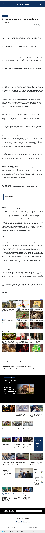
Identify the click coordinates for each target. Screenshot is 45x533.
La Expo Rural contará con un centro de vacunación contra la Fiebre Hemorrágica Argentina (27, 497)
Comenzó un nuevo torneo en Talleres (5, 445)
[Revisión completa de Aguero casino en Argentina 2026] (8, 408)
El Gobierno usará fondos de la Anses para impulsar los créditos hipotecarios (17, 446)
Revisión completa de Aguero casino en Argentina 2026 (7, 414)
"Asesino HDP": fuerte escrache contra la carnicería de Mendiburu (36, 463)
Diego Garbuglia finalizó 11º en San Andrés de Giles (22, 415)
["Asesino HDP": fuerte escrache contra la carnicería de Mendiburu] (36, 456)
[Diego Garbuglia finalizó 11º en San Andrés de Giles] (22, 408)
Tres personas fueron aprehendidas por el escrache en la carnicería (13, 361)
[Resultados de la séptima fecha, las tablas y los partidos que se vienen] (6, 423)
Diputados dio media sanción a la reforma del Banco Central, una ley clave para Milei (27, 446)
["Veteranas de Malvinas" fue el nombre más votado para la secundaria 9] (23, 473)
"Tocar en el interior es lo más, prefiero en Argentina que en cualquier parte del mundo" (8, 463)
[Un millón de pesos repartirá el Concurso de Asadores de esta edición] (36, 408)
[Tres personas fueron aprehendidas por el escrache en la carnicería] (22, 456)
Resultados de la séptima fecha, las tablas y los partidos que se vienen (6, 430)
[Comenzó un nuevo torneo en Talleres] (6, 439)
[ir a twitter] (19, 522)
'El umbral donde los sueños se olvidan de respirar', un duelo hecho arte (17, 497)
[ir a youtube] (21, 522)
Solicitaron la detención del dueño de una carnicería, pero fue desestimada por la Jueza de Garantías (6, 498)
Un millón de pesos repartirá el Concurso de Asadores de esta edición (36, 415)
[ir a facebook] (16, 522)
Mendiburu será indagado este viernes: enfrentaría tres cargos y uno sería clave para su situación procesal (20, 368)
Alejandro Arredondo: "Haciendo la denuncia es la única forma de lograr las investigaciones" (36, 471)
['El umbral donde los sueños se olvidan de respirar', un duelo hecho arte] (17, 489)
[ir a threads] (29, 522)
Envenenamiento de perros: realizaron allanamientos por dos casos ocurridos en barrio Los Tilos (18, 366)
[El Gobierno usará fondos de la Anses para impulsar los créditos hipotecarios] (17, 439)
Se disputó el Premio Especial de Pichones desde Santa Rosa (27, 429)
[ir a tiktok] (26, 522)
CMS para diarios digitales (39, 531)
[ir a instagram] (24, 522)
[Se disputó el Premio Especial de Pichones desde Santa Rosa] (28, 423)
